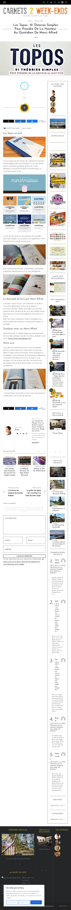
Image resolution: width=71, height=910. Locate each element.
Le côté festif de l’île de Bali (58, 526)
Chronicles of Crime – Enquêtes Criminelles (57, 310)
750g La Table (58, 433)
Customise (12, 902)
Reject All (24, 902)
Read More (35, 442)
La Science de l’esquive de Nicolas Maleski (15, 492)
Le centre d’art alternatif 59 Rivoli (58, 493)
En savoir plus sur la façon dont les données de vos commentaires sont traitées (23, 561)
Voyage (54, 506)
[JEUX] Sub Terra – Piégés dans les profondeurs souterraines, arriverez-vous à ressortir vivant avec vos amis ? (58, 380)
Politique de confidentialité (45, 906)
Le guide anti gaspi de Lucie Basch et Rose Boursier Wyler (33, 492)
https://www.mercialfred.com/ (19, 338)
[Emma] (57, 110)
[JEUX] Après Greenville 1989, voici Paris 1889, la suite (58, 333)
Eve (36, 37)
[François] (57, 99)
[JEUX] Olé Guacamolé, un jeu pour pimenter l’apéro (58, 403)
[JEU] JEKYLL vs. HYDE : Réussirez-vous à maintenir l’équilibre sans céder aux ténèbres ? (57, 569)
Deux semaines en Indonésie (58, 509)
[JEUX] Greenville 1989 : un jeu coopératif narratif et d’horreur (58, 355)
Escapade (58, 466)
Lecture (30, 21)
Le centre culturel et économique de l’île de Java (58, 544)
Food (58, 429)
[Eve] (57, 93)
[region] (24, 895)
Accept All (36, 902)
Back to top (62, 906)
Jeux (57, 306)
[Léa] (57, 104)
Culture (54, 490)
